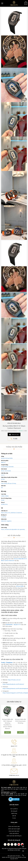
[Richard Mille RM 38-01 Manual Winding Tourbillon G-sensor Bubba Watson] (7, 711)
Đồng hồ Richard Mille (7, 458)
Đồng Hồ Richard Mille (14, 423)
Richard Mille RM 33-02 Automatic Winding (20, 721)
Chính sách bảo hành (14, 831)
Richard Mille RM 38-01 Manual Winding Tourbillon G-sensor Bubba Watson (7, 723)
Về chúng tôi (14, 811)
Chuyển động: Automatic (7, 466)
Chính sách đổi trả (14, 833)
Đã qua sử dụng (12, 483)
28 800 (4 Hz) (4, 504)
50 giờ (2, 500)
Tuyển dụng (14, 813)
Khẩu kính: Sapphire (6, 521)
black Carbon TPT (5, 512)
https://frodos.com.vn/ (14, 680)
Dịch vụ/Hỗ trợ (14, 808)
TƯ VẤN (15, 439)
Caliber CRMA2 (5, 496)
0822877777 (17, 624)
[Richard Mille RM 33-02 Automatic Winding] (20, 711)
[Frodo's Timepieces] (14, 3)
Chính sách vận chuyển (14, 829)
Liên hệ (14, 815)
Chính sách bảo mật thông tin (14, 835)
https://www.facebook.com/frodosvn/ (13, 684)
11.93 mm (3, 516)
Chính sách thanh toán (14, 826)
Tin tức (14, 818)
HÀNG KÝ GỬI (15, 434)
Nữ (2, 487)
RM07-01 (3, 462)
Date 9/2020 (4, 483)
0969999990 (9, 624)
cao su (2, 475)
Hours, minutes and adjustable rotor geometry (13, 529)
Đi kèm (3, 479)
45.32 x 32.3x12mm (6, 470)
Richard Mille (20, 586)
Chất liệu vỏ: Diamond (16, 512)
